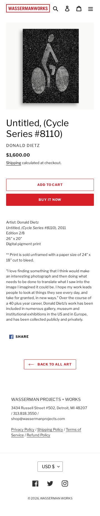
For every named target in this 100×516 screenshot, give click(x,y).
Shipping (13, 162)
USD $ (48, 466)
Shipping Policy (50, 429)
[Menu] (90, 8)
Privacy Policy (22, 429)
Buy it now (50, 200)
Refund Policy (38, 435)
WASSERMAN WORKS (56, 498)
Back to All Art (54, 364)
